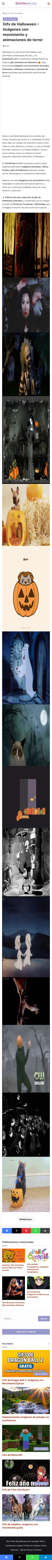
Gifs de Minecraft (12, 1455)
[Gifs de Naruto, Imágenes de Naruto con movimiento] (38, 1282)
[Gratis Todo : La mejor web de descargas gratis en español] (26, 3)
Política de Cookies (32, 1545)
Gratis (12, 1541)
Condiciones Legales (14, 1545)
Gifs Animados (17, 13)
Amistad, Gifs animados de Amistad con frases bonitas (13, 1267)
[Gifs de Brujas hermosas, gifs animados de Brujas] (13, 1288)
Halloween (26, 1219)
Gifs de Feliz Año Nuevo (16, 1489)
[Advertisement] (26, 107)
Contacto (38, 1550)
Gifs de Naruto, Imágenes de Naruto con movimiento (38, 1294)
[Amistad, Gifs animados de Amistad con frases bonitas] (13, 1255)
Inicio (6, 13)
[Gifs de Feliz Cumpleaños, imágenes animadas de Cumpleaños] (38, 1255)
